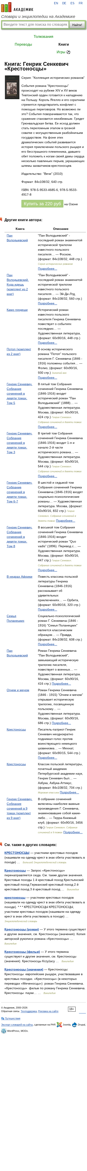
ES (72, 3)
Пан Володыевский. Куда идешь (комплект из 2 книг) (18, 284)
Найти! (77, 25)
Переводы (23, 44)
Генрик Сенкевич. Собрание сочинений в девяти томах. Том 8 (19, 537)
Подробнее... (47, 268)
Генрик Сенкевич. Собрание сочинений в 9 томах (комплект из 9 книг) (19, 808)
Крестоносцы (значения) (23, 969)
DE (64, 3)
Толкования (43, 36)
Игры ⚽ (64, 52)
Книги (63, 44)
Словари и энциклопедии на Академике (38, 16)
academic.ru (17, 7)
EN (56, 3)
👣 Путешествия (10, 1018)
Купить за (42, 203)
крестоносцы (14, 897)
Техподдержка (29, 1011)
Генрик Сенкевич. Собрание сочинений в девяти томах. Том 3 (19, 443)
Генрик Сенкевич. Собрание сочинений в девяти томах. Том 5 (19, 393)
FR (81, 3)
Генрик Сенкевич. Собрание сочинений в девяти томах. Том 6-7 (19, 492)
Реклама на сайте (48, 1011)
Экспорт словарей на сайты (17, 1024)
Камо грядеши (17, 310)
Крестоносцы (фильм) (22, 951)
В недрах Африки (19, 576)
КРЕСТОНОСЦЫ (16, 853)
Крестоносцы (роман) (21, 929)
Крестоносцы (16, 729)
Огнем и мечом (18, 690)
